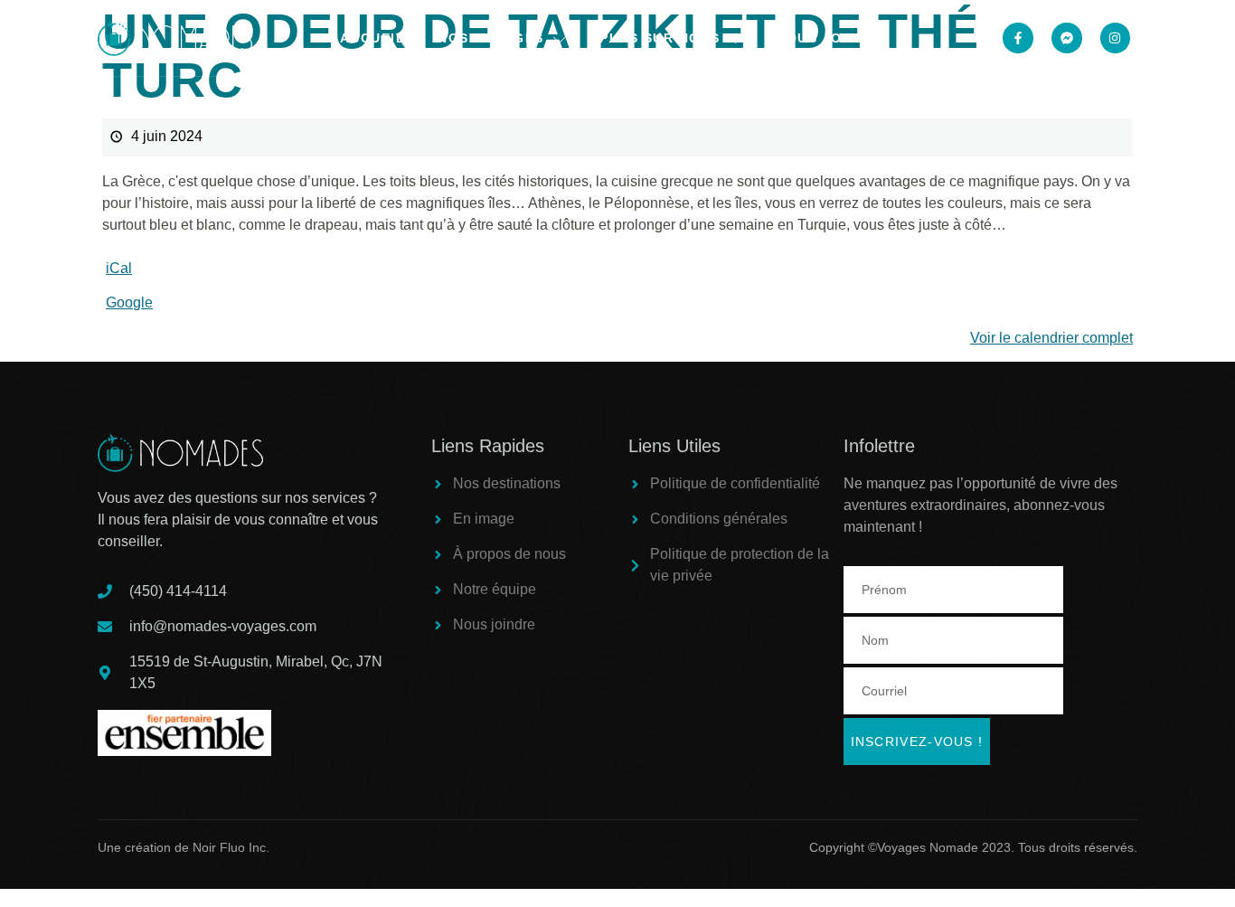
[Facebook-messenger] (1066, 38)
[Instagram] (1115, 38)
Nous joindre (832, 38)
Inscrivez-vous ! (917, 741)
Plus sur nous (660, 38)
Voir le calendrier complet (1051, 337)
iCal (119, 268)
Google (129, 302)
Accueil (373, 38)
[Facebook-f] (1018, 38)
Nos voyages (491, 38)
